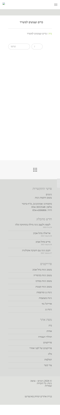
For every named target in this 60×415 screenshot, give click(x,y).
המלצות (48, 359)
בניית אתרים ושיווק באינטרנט (38, 396)
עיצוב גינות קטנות (44, 286)
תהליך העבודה (45, 336)
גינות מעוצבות (45, 298)
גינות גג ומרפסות (44, 292)
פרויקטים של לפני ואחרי (40, 348)
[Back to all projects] (30, 169)
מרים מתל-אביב (43, 241)
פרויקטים (47, 342)
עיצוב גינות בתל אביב (42, 269)
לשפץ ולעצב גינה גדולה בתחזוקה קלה (32, 224)
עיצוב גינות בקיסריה (42, 275)
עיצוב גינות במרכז (44, 281)
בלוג (50, 353)
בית (50, 33)
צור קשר (48, 365)
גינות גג (48, 309)
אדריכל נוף (47, 303)
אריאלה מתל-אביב (41, 233)
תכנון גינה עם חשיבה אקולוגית (36, 250)
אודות (49, 331)
